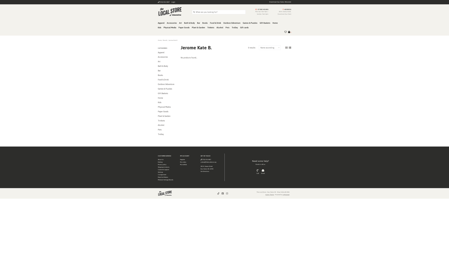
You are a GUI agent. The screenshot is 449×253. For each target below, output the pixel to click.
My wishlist (183, 164)
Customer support (163, 169)
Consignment (162, 174)
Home (275, 23)
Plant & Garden (198, 27)
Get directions (205, 171)
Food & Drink (215, 23)
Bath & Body (189, 23)
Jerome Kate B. (172, 40)
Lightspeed (286, 194)
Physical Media (170, 27)
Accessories (172, 23)
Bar (198, 23)
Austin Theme (269, 194)
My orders (183, 162)
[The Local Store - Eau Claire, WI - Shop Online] (173, 12)
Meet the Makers (163, 177)
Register (182, 159)
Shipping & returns (163, 167)
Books (205, 23)
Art (180, 23)
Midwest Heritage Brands (165, 180)
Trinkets (210, 27)
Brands (165, 40)
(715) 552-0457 (206, 159)
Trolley (235, 27)
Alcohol (220, 27)
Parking (160, 162)
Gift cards (244, 27)
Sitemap (160, 172)
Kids (159, 27)
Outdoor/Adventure (231, 23)
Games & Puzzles (250, 23)
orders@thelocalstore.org (208, 162)
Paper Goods (184, 27)
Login (173, 2)
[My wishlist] (285, 32)
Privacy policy (162, 164)
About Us (160, 159)
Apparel (161, 23)
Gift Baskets (265, 23)
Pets (227, 27)
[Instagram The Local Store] (227, 193)
